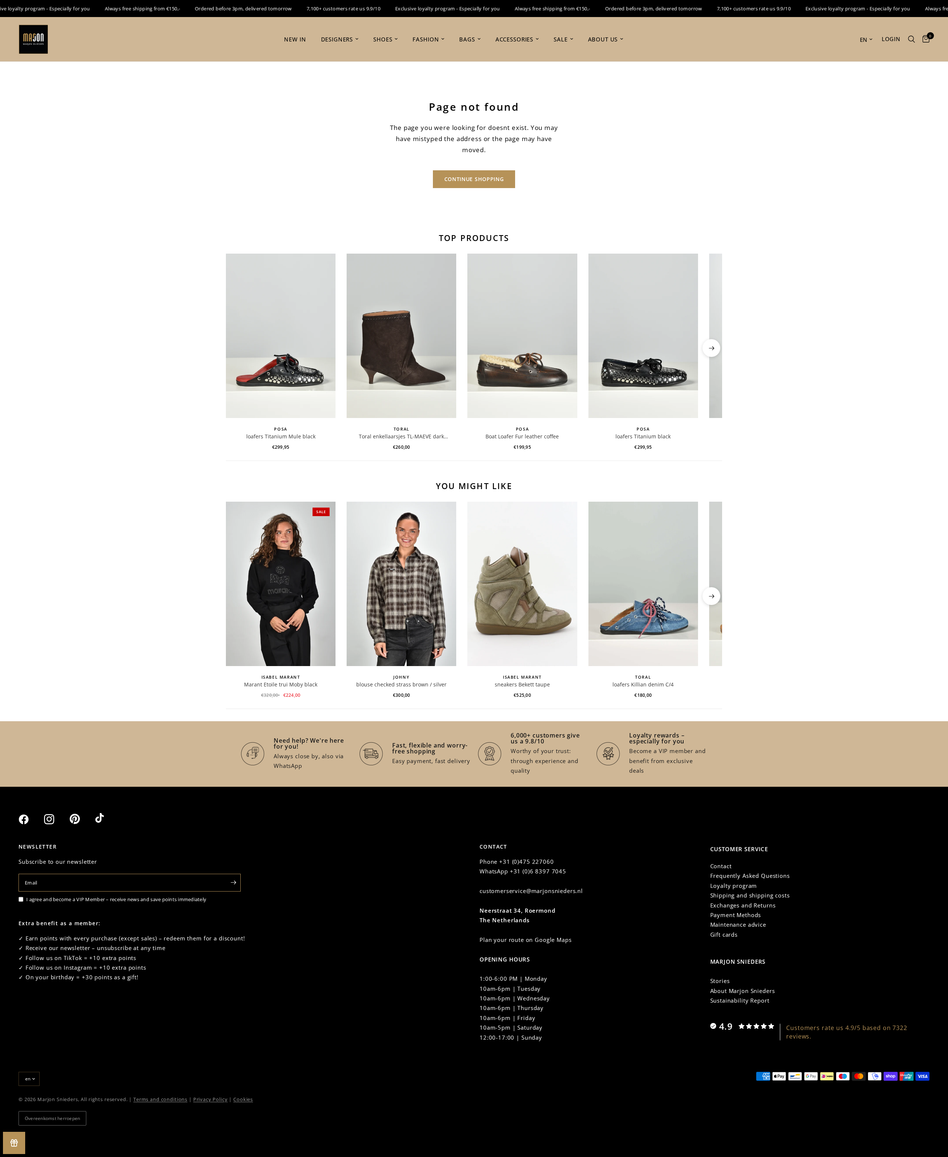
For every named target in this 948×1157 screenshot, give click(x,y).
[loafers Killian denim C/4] (643, 584)
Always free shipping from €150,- (124, 8)
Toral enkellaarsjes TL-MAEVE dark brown (401, 436)
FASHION (426, 39)
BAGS (467, 39)
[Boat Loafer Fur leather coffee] (522, 336)
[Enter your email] (233, 883)
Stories (720, 980)
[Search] (911, 39)
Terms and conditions (160, 1099)
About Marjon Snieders (742, 990)
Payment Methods (735, 915)
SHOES (382, 39)
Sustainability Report (740, 1000)
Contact (721, 866)
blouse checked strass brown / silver (401, 684)
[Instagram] (56, 819)
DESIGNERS (337, 39)
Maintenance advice (738, 924)
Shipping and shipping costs (750, 895)
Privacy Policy (210, 1099)
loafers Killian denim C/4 (643, 684)
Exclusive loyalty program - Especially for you (429, 8)
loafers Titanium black (643, 436)
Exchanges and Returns (743, 905)
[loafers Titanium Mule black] (281, 336)
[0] (924, 39)
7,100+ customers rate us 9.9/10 (326, 8)
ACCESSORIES (514, 39)
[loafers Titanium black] (643, 336)
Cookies (243, 1099)
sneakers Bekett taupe (522, 684)
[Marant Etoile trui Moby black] (281, 584)
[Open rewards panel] (14, 1143)
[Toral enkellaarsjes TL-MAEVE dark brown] (401, 336)
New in (295, 39)
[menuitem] (295, 39)
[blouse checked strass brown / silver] (401, 584)
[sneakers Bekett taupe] (522, 584)
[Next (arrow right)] (711, 348)
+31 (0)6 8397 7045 (538, 871)
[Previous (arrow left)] (237, 348)
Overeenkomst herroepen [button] (52, 1118)
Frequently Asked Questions (750, 875)
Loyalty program (733, 885)
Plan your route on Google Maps (526, 939)
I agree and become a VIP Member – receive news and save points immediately (116, 899)
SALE (560, 39)
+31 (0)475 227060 (526, 861)
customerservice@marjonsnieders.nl (531, 890)
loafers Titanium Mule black (281, 436)
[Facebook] (30, 819)
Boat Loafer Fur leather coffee (522, 436)
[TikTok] (107, 819)
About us (603, 39)
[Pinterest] (81, 819)
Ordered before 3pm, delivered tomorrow (225, 8)
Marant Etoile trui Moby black (280, 684)
